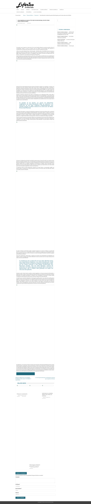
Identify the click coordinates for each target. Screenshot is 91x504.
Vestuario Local (35, 9)
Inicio (18, 9)
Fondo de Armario (20, 12)
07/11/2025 (31, 398)
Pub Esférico (28, 12)
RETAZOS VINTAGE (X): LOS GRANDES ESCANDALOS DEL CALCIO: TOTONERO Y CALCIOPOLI (23, 379)
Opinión (27, 9)
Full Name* (17, 484)
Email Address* (18, 488)
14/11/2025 (18, 468)
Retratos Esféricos (54, 9)
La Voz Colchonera (37, 12)
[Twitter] (62, 23)
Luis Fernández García (21, 23)
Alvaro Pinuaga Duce (34, 397)
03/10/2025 (29, 23)
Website (17, 492)
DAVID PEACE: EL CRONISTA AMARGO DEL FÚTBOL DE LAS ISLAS (34, 394)
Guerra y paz (71, 45)
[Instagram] (59, 23)
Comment (17, 477)
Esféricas (62, 9)
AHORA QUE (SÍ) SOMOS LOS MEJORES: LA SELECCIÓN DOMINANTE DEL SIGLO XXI (65, 33)
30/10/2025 (44, 468)
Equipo (22, 9)
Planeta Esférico (44, 9)
